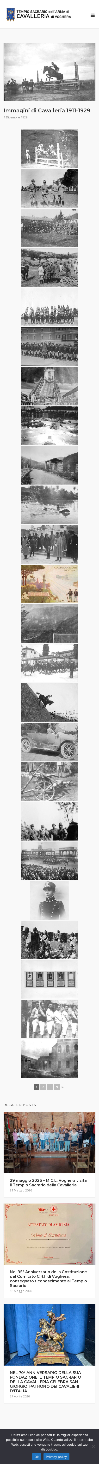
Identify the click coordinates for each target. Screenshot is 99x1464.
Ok (37, 1457)
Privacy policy (56, 1457)
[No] (93, 1446)
